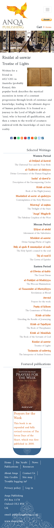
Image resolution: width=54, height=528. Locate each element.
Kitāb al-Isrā (43, 187)
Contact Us (29, 473)
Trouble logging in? (15, 481)
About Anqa (11, 473)
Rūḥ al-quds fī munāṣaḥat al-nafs (32, 247)
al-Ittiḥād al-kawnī (40, 160)
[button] (42, 138)
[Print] (39, 138)
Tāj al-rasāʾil (44, 255)
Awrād (47, 297)
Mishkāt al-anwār (40, 238)
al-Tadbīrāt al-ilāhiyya (38, 169)
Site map (27, 477)
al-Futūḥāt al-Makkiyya (37, 280)
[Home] (15, 15)
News (35, 462)
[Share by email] (22, 138)
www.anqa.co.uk (13, 521)
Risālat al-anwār (41, 341)
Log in (29, 488)
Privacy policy (12, 488)
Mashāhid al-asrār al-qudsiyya (33, 196)
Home (7, 462)
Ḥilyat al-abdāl (42, 229)
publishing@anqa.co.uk (25, 514)
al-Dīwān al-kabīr (40, 271)
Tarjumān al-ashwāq (39, 350)
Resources (28, 467)
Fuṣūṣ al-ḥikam (42, 306)
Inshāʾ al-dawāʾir (41, 178)
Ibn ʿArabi (21, 462)
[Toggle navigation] (47, 10)
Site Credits (11, 477)
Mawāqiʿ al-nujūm (40, 205)
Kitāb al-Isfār (43, 315)
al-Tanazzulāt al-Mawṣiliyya (35, 289)
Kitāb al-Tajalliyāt (40, 324)
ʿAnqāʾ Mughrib (42, 213)
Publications (11, 467)
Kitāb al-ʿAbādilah (40, 333)
